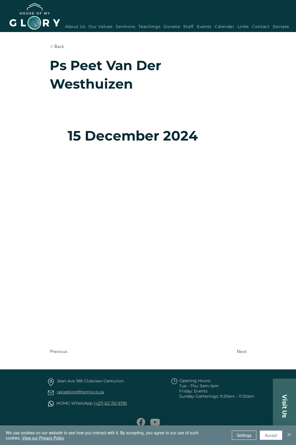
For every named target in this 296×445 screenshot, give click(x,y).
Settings (244, 435)
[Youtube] (155, 422)
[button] (125, 26)
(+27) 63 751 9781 (110, 403)
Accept (271, 435)
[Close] (289, 435)
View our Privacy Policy (43, 438)
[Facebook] (141, 422)
